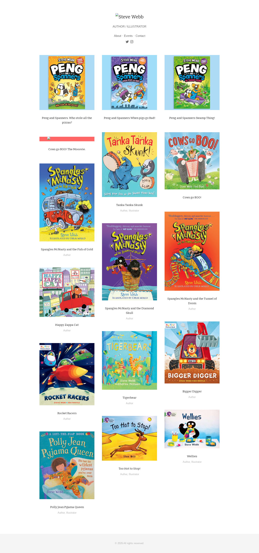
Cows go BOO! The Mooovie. (67, 149)
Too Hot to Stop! (129, 468)
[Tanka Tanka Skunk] (129, 164)
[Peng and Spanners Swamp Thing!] (192, 82)
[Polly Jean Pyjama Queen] (66, 465)
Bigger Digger (192, 391)
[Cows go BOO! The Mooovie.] (66, 139)
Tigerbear (130, 397)
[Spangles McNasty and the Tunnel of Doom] (192, 251)
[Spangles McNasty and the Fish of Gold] (66, 202)
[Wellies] (192, 429)
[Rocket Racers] (66, 374)
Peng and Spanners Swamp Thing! (192, 118)
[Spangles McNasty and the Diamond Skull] (129, 261)
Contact (140, 35)
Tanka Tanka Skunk (129, 205)
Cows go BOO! (192, 197)
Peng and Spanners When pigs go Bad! (129, 118)
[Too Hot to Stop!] (129, 438)
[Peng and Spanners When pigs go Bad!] (129, 82)
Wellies (192, 456)
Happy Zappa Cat (67, 325)
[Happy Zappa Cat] (66, 292)
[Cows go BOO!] (192, 160)
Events (128, 35)
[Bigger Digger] (192, 352)
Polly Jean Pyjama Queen (67, 507)
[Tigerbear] (129, 360)
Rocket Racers (67, 413)
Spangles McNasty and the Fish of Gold (67, 249)
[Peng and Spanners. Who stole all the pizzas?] (66, 82)
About (117, 35)
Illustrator (134, 210)
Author (123, 210)
